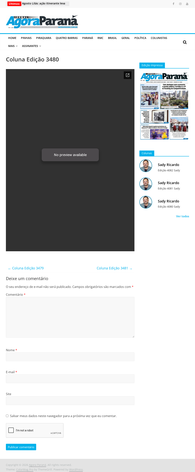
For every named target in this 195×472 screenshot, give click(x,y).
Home (12, 38)
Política (140, 38)
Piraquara (43, 38)
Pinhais (26, 38)
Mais (11, 46)
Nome (11, 350)
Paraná (87, 38)
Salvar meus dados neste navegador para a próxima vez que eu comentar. (63, 416)
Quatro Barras (67, 38)
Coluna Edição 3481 (115, 268)
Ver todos (182, 216)
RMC (100, 38)
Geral (125, 38)
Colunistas (159, 38)
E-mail (11, 372)
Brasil (112, 38)
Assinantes (30, 46)
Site (8, 394)
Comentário (16, 294)
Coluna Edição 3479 (26, 268)
